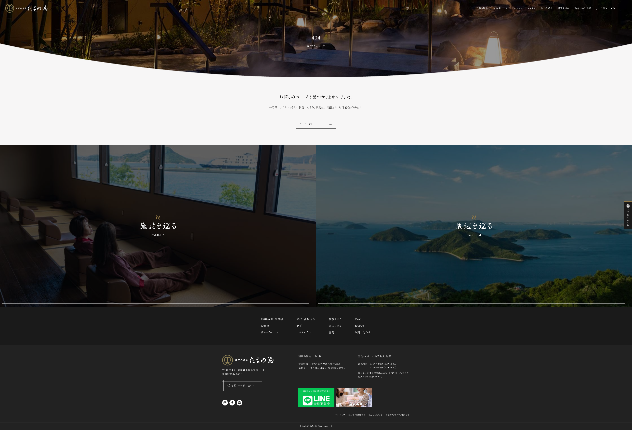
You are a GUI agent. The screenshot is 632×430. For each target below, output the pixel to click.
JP (597, 8)
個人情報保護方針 (357, 415)
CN (613, 8)
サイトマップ (340, 415)
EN (605, 8)
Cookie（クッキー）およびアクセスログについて (389, 415)
